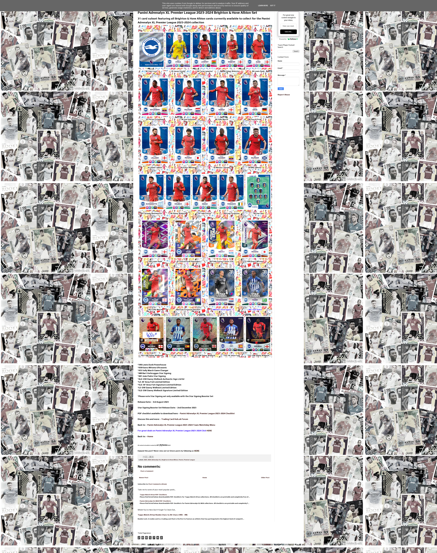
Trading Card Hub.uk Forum (174, 419)
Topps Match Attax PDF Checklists (153, 495)
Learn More (263, 5)
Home (204, 477)
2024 (149, 460)
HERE (209, 430)
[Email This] (144, 457)
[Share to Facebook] (150, 457)
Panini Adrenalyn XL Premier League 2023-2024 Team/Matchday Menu (181, 425)
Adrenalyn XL (156, 460)
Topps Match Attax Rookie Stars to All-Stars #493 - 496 (162, 515)
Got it (272, 5)
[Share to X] (148, 457)
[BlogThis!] (146, 457)
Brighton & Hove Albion (170, 460)
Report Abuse (284, 95)
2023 (145, 460)
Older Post (265, 477)
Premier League (189, 460)
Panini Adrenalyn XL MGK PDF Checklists (155, 501)
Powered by (283, 39)
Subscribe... (288, 32)
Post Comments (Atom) (158, 484)
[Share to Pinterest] (152, 457)
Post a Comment (147, 471)
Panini (181, 460)
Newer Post (143, 477)
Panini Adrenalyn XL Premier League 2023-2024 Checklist (207, 413)
